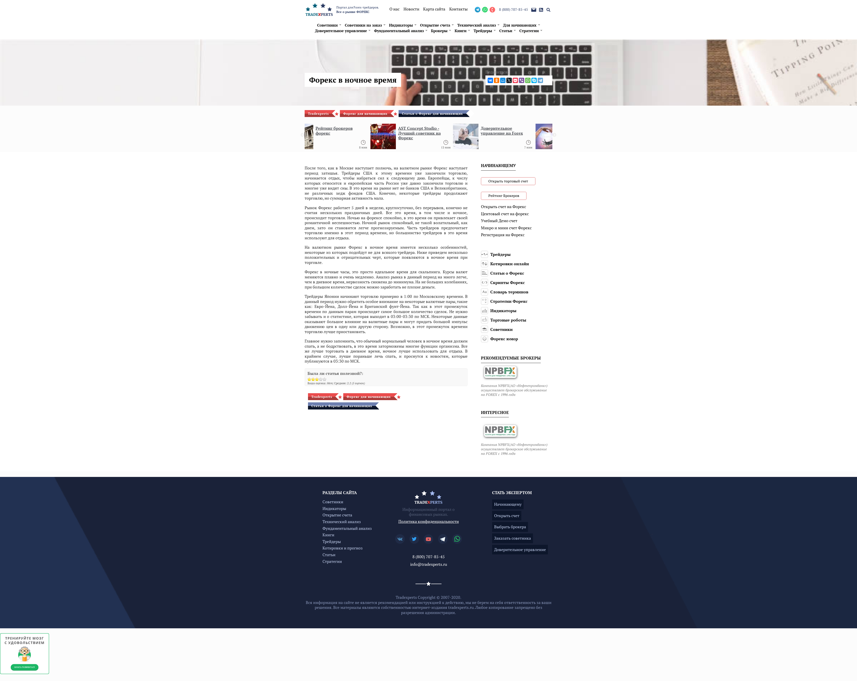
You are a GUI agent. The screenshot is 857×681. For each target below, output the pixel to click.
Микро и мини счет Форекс (506, 227)
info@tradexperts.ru (428, 564)
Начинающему (508, 504)
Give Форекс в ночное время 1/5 (309, 379)
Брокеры (439, 31)
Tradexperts (318, 113)
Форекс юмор (504, 338)
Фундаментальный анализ (399, 31)
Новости (411, 9)
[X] (509, 80)
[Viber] (521, 80)
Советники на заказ (363, 25)
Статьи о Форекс (507, 273)
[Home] (319, 9)
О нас (394, 9)
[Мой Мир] (502, 80)
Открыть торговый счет (508, 181)
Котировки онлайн (509, 263)
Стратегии (529, 31)
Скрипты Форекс (507, 282)
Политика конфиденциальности (428, 521)
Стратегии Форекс (509, 301)
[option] (346, 138)
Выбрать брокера (510, 526)
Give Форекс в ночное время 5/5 (325, 379)
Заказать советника (512, 538)
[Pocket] (515, 80)
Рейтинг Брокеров (503, 195)
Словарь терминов (509, 292)
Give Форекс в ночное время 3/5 (317, 379)
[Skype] (534, 80)
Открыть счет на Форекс (503, 206)
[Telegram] (540, 80)
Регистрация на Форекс (502, 234)
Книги (460, 31)
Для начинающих (520, 25)
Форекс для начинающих (365, 113)
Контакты (458, 9)
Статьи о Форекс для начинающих (432, 113)
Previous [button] (302, 135)
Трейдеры (483, 31)
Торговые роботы (508, 320)
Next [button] (554, 135)
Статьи (505, 31)
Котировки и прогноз (342, 548)
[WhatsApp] (527, 80)
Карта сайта (434, 9)
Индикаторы (401, 25)
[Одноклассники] (496, 80)
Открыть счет (506, 515)
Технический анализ (476, 25)
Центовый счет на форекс (505, 213)
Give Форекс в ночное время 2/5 (313, 379)
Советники (327, 25)
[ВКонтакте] (490, 80)
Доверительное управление (341, 31)
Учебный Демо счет (499, 220)
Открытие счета (435, 25)
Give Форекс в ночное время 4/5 (321, 379)
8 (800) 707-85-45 (513, 9)
